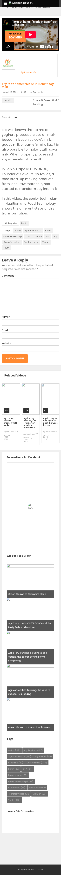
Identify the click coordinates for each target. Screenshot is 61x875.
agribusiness (33, 750)
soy (55, 236)
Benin (24, 223)
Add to (8, 100)
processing (16, 787)
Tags (7, 230)
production (37, 787)
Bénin (48, 230)
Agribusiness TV (33, 230)
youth (6, 247)
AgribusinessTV (28, 72)
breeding (15, 762)
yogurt (45, 242)
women (39, 793)
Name (6, 316)
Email (6, 330)
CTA (27, 768)
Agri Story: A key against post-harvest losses (50, 422)
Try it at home (31, 242)
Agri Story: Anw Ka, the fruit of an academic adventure (29, 423)
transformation (12, 242)
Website (6, 343)
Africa (17, 230)
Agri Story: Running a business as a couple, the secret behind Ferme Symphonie (27, 656)
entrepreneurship (12, 236)
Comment (9, 275)
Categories (11, 223)
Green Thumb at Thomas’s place (27, 594)
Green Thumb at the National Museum (30, 727)
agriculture (43, 756)
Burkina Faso (37, 762)
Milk (48, 236)
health (38, 236)
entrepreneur (17, 775)
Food (28, 236)
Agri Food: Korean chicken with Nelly (11, 422)
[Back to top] (50, 868)
